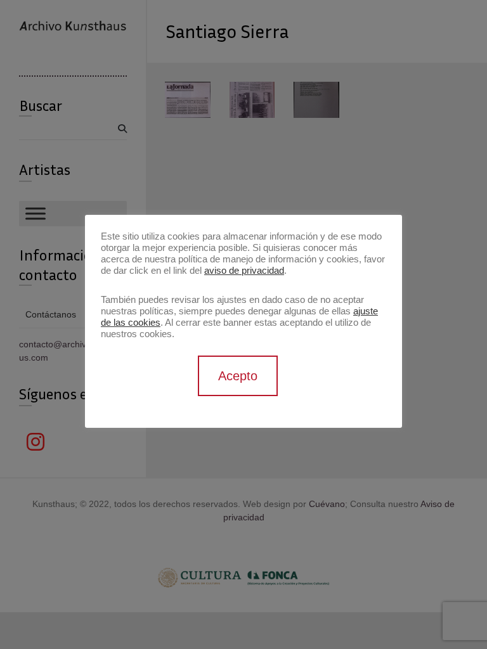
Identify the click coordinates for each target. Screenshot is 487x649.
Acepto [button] (237, 376)
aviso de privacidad (244, 271)
